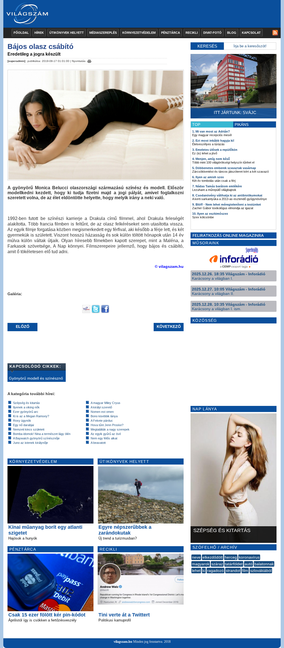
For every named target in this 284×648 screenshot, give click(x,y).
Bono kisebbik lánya (104, 416)
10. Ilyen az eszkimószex (210, 213)
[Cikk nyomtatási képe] (89, 60)
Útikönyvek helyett (66, 32)
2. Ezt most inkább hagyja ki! (213, 140)
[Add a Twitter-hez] (96, 312)
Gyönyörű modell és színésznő (36, 378)
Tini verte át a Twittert (124, 615)
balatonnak (264, 564)
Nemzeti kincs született (28, 429)
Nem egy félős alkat (104, 438)
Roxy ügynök (22, 420)
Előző (22, 326)
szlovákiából (261, 570)
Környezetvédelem (139, 32)
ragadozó (215, 570)
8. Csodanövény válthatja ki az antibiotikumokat (227, 195)
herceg (231, 557)
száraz (217, 564)
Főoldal (21, 32)
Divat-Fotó (212, 32)
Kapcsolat (251, 32)
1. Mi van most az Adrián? (211, 131)
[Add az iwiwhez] (86, 312)
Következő (169, 326)
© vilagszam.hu (169, 266)
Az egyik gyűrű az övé (106, 434)
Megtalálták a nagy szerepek (110, 429)
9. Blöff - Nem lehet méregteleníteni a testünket (226, 204)
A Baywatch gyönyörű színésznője (36, 438)
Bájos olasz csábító (40, 46)
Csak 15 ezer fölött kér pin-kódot (46, 615)
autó (248, 564)
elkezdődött (212, 557)
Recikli (192, 32)
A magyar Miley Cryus (105, 403)
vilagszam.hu (123, 642)
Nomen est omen (102, 411)
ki (203, 570)
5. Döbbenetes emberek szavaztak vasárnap (224, 168)
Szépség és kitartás (26, 403)
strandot (233, 570)
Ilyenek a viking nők (26, 407)
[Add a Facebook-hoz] (105, 312)
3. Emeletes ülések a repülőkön (214, 149)
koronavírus (249, 557)
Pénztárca (170, 32)
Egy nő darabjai (23, 425)
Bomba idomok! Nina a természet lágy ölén (41, 434)
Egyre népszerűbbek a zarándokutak (124, 530)
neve (196, 557)
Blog (231, 32)
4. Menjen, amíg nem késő (211, 158)
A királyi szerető (101, 407)
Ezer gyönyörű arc (25, 411)
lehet (196, 570)
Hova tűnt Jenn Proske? (107, 425)
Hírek (39, 32)
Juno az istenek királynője (30, 442)
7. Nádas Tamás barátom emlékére (217, 186)
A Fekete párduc (102, 420)
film (245, 570)
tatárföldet (234, 564)
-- (192, 576)
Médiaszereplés (103, 32)
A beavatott (98, 442)
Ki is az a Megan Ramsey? (31, 416)
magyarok (200, 564)
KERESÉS (207, 46)
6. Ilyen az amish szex (208, 177)
